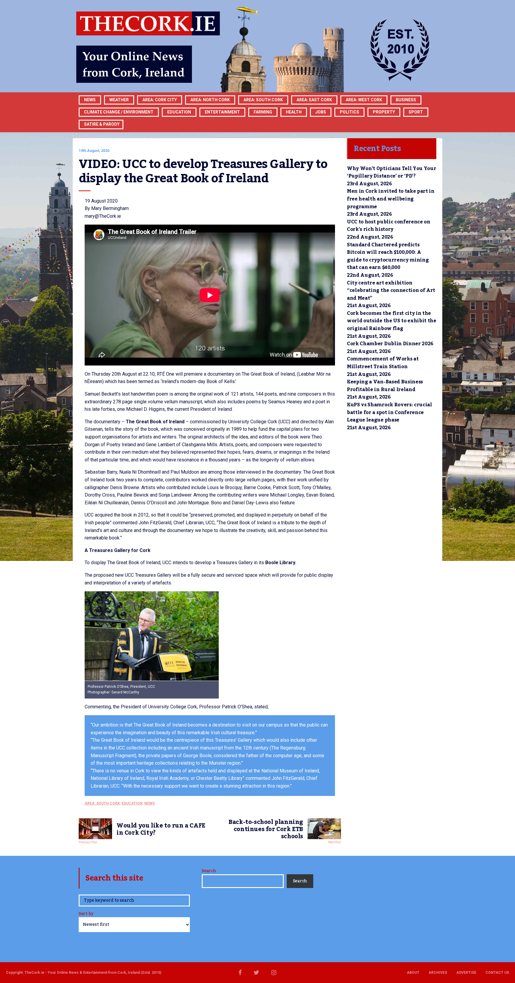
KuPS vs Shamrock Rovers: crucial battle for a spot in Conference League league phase (389, 412)
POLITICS (349, 112)
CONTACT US (497, 972)
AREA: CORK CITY (159, 99)
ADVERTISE (466, 972)
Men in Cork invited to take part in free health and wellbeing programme (391, 198)
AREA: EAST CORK (314, 99)
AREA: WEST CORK (364, 99)
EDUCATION (179, 112)
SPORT (416, 112)
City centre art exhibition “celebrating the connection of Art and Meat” (391, 290)
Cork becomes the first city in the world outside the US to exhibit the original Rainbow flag (391, 321)
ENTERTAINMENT (222, 112)
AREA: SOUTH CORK (102, 803)
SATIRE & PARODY (102, 124)
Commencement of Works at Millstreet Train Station (382, 362)
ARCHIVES (438, 972)
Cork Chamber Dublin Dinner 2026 (390, 344)
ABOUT (413, 972)
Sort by (86, 914)
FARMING (263, 112)
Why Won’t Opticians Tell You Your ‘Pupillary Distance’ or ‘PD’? (391, 172)
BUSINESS (406, 99)
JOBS (320, 112)
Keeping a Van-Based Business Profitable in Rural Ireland (385, 385)
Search (209, 871)
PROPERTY (384, 112)
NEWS (149, 803)
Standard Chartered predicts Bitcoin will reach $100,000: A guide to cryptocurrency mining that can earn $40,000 (388, 256)
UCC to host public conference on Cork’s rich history (388, 225)
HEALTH (294, 112)
